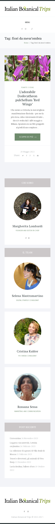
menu (27, 22)
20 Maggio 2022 (27, 152)
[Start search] (31, 29)
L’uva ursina (15, 438)
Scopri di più (26, 137)
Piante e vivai (27, 87)
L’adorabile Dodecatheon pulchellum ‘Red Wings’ (27, 98)
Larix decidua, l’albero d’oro (22, 467)
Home (26, 43)
